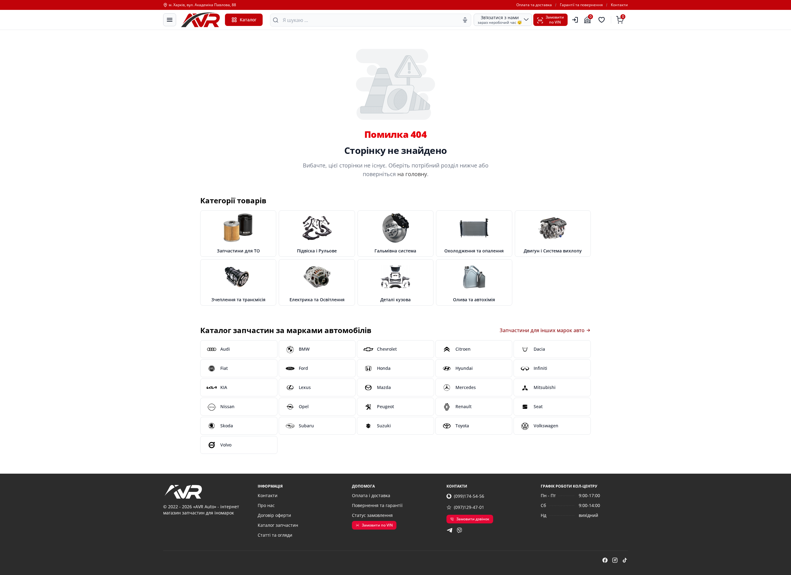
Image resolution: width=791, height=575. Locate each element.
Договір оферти (274, 515)
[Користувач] (575, 20)
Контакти (619, 4)
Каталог (248, 20)
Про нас (266, 505)
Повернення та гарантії (377, 505)
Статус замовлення (372, 515)
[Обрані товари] (602, 20)
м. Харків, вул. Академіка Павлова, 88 (202, 4)
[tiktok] (625, 560)
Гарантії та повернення (581, 4)
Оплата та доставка (534, 4)
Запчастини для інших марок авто (542, 330)
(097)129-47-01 (469, 507)
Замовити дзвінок (472, 519)
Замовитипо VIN (555, 20)
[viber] (459, 530)
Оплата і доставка (371, 495)
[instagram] (615, 560)
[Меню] (169, 19)
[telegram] (449, 530)
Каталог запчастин (278, 525)
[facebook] (605, 560)
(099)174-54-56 (469, 496)
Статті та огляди (275, 535)
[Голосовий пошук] (465, 20)
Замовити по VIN (377, 525)
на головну (412, 174)
